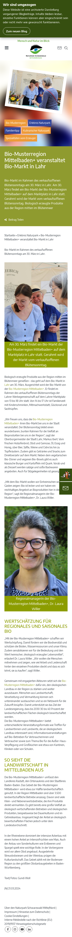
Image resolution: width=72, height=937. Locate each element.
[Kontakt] (65, 488)
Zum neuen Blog (16, 31)
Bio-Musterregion (16, 122)
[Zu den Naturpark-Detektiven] (66, 475)
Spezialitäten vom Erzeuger (21, 138)
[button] (14, 219)
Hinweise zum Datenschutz (34, 911)
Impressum (10, 911)
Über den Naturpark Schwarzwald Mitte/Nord (29, 907)
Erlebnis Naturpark (39, 122)
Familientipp (12, 130)
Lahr (7, 384)
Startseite (9, 235)
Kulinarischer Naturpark (36, 130)
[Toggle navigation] (6, 49)
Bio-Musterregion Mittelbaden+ (26, 388)
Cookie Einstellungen (16, 915)
